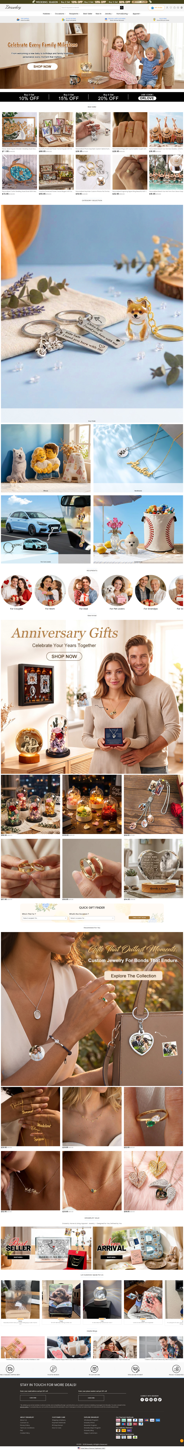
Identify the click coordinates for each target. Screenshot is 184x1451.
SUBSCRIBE (33, 1398)
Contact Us (24, 1423)
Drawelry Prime (89, 1423)
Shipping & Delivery (59, 1420)
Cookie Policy (25, 1433)
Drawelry (96, 1444)
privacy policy (24, 1407)
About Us (23, 1420)
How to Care (56, 1428)
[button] (44, 918)
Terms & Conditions (27, 1428)
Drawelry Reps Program (92, 1428)
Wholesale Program (91, 1420)
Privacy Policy (25, 1425)
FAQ (21, 1430)
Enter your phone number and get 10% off (92, 1391)
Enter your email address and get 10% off (34, 1391)
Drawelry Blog (89, 1430)
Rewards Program (90, 1425)
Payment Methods (58, 1423)
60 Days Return (57, 1425)
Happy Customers (90, 1433)
